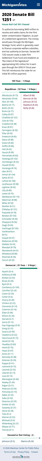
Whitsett (8, 420)
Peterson (9, 388)
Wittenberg (10, 423)
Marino (27, 441)
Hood (7, 347)
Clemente (9, 306)
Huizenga (9, 168)
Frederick (9, 136)
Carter (8, 293)
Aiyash (7, 271)
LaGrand (9, 366)
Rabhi (7, 395)
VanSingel (10, 228)
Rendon (9, 215)
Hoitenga (9, 158)
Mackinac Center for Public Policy (24, 448)
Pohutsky (9, 391)
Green (8, 142)
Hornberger (10, 161)
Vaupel (8, 237)
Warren (8, 417)
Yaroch (8, 260)
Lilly (7, 190)
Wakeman (9, 241)
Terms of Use (10, 452)
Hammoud (10, 338)
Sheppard (9, 222)
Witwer (8, 426)
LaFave (8, 180)
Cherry (8, 300)
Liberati (8, 372)
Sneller (8, 404)
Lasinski (9, 369)
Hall (7, 149)
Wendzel (9, 247)
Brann (8, 111)
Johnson (30, 101)
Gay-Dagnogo (11, 325)
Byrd (6, 284)
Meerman (9, 199)
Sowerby (9, 407)
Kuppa (8, 363)
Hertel (8, 341)
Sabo (7, 398)
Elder (7, 312)
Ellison (8, 315)
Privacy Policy (23, 452)
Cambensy (10, 287)
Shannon (9, 401)
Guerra (8, 331)
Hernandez (10, 155)
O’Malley (9, 209)
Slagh (7, 225)
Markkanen (10, 196)
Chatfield (9, 117)
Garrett (8, 319)
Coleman (9, 309)
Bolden (8, 277)
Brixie (7, 281)
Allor (7, 101)
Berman (30, 98)
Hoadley (9, 344)
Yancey (8, 429)
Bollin (7, 108)
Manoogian (10, 379)
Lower (8, 193)
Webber (8, 244)
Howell (8, 165)
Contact (34, 452)
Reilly (28, 108)
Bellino (8, 104)
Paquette (9, 212)
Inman (8, 174)
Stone (7, 410)
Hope (7, 350)
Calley (7, 114)
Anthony (9, 274)
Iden (7, 171)
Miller (7, 203)
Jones (7, 353)
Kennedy (9, 357)
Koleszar (9, 360)
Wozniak (9, 256)
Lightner (9, 187)
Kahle (7, 177)
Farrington (10, 130)
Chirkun (8, 303)
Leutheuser (10, 184)
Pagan (8, 385)
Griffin (8, 146)
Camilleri (9, 290)
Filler (7, 133)
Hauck (8, 152)
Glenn (7, 139)
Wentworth (10, 250)
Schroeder (9, 218)
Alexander (9, 98)
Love (7, 376)
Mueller (8, 206)
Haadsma (9, 334)
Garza (7, 322)
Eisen (7, 127)
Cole (7, 120)
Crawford (9, 123)
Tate (6, 414)
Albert (29, 95)
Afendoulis (10, 95)
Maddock (30, 104)
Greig (7, 328)
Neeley (8, 382)
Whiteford (9, 253)
